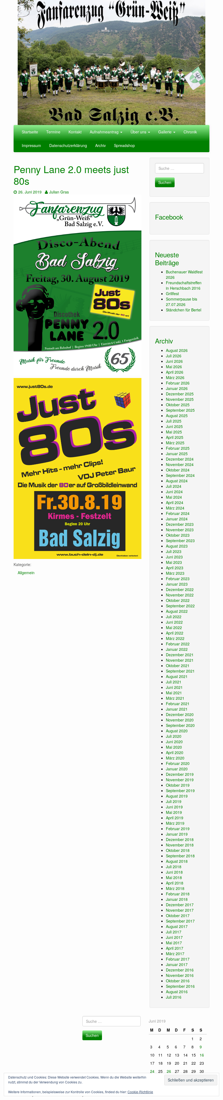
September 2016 (180, 986)
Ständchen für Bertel (183, 309)
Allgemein (26, 572)
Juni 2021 (174, 687)
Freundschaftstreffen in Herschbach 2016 (184, 285)
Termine (53, 132)
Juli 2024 (173, 486)
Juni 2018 (174, 872)
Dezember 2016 (180, 970)
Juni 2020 (174, 741)
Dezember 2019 (180, 774)
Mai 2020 (174, 747)
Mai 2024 (174, 497)
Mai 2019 (174, 812)
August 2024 (177, 480)
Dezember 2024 (180, 459)
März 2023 (175, 573)
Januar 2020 (177, 768)
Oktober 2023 (178, 535)
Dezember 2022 (180, 589)
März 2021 (175, 698)
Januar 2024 (177, 518)
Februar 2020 (178, 763)
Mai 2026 (174, 366)
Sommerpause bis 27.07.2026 (181, 301)
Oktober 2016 (178, 980)
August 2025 (177, 415)
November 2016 (180, 975)
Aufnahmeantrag (105, 132)
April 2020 (174, 752)
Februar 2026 (178, 383)
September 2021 (180, 671)
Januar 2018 (177, 899)
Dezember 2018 (180, 839)
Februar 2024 (178, 513)
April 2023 (174, 567)
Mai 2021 (174, 692)
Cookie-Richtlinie (140, 1091)
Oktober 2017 (178, 915)
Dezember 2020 (180, 714)
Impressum (31, 145)
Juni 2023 (174, 557)
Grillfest (172, 293)
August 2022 (177, 611)
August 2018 (177, 861)
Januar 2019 (177, 834)
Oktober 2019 (178, 785)
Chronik (190, 132)
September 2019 (180, 790)
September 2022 (180, 605)
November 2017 (180, 910)
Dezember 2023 (180, 524)
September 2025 (180, 410)
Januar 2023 (177, 584)
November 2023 (180, 529)
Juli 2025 (173, 421)
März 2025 (175, 442)
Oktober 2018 (178, 850)
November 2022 (180, 595)
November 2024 (180, 464)
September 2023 (180, 540)
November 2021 (180, 660)
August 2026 (177, 350)
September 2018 (180, 855)
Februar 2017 (178, 959)
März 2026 (175, 377)
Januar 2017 (177, 964)
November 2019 (180, 779)
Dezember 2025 (180, 393)
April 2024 (174, 502)
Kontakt (75, 132)
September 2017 (180, 921)
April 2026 (174, 372)
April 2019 (174, 817)
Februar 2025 (178, 448)
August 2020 (177, 730)
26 (169, 1071)
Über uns (139, 132)
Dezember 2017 (180, 904)
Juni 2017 (174, 937)
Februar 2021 (178, 703)
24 (152, 1071)
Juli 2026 (173, 355)
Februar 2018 (178, 893)
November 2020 (180, 720)
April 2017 (174, 948)
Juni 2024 (174, 491)
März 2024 (175, 508)
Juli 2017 (173, 932)
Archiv (100, 145)
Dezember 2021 (180, 654)
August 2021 (177, 676)
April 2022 (174, 633)
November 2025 (180, 399)
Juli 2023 (173, 551)
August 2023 (177, 546)
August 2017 (177, 926)
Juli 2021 (173, 682)
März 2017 (175, 953)
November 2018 (180, 845)
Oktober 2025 (178, 404)
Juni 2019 (174, 807)
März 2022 (175, 638)
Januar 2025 (177, 453)
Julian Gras (59, 192)
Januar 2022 (177, 649)
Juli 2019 (173, 801)
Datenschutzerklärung (68, 145)
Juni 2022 (174, 622)
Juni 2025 (174, 426)
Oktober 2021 (178, 665)
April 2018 (174, 883)
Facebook (169, 216)
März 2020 (175, 758)
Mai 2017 (174, 942)
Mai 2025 (174, 432)
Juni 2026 (174, 361)
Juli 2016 (173, 997)
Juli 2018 (173, 866)
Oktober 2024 (178, 470)
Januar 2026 (177, 388)
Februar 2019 (178, 828)
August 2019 (177, 796)
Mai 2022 (174, 627)
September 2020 (180, 725)
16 (202, 1055)
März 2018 (175, 888)
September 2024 (180, 475)
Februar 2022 (178, 643)
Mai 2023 (174, 562)
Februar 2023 (178, 578)
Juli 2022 (173, 616)
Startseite (30, 132)
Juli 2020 (173, 736)
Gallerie (165, 132)
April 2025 (174, 437)
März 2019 (175, 823)
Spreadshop (124, 145)
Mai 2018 (174, 877)
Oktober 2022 (178, 600)
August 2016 (177, 991)
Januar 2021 (177, 709)
